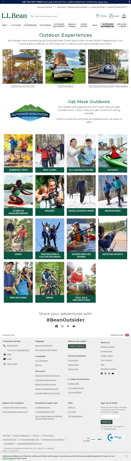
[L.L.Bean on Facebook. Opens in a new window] (56, 326)
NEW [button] (4, 25)
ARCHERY (50, 210)
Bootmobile (73, 369)
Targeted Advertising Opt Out (29, 443)
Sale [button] (94, 25)
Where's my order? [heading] (77, 341)
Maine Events (73, 365)
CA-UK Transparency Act (29, 439)
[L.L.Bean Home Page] (15, 16)
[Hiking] (18, 235)
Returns (38, 365)
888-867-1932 (23, 350)
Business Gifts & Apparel (77, 7)
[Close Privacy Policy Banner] (126, 456)
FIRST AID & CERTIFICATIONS (81, 298)
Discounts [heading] (40, 371)
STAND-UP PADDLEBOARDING (18, 211)
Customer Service (44, 7)
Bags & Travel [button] (72, 25)
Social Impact (106, 351)
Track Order (77, 346)
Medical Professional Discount (47, 376)
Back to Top (10, 335)
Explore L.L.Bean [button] (121, 25)
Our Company (106, 360)
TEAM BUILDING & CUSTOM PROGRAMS (50, 255)
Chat (9, 354)
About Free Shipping (43, 345)
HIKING (18, 254)
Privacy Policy (110, 429)
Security (36, 435)
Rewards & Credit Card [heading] (46, 403)
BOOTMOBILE (65, 86)
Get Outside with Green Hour (15, 412)
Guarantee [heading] (40, 356)
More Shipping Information (46, 350)
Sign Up (106, 422)
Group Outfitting (75, 392)
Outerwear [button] (30, 25)
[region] (65, 2)
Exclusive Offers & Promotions (47, 393)
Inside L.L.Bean (107, 356)
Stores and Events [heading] (77, 356)
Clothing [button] (16, 25)
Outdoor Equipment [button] (59, 25)
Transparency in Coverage (53, 439)
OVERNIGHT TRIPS (18, 170)
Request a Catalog (108, 369)
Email (9, 359)
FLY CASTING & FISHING (81, 170)
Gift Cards (61, 7)
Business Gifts (73, 384)
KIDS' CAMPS (50, 170)
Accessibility (9, 443)
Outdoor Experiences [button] (107, 25)
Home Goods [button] (83, 25)
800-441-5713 (12, 345)
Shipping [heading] (39, 341)
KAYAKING (113, 170)
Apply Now (103, 2)
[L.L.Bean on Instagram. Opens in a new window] (62, 326)
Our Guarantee (41, 361)
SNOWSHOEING (113, 210)
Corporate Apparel (76, 388)
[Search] (32, 16)
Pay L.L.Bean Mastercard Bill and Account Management (48, 417)
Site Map (6, 435)
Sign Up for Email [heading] (109, 403)
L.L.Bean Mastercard (44, 412)
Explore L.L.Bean (107, 347)
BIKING (49, 297)
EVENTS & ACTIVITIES (23, 86)
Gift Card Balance (75, 416)
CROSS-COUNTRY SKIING (81, 210)
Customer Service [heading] (12, 341)
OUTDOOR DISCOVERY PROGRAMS (108, 86)
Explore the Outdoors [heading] (13, 403)
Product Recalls (9, 439)
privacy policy (8, 458)
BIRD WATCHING (18, 297)
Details (115, 412)
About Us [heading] (105, 342)
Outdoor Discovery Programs (14, 407)
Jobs (103, 364)
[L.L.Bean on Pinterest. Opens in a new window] (68, 326)
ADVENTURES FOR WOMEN (81, 255)
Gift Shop (72, 407)
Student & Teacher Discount (46, 389)
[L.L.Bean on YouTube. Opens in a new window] (74, 326)
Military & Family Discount (45, 384)
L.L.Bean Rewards (97, 7)
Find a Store (73, 360)
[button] (116, 437)
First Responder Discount (45, 380)
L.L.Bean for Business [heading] (78, 379)
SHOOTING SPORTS (112, 254)
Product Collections (21, 435)
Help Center (12, 364)
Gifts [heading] (70, 403)
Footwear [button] (45, 25)
